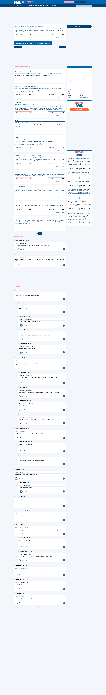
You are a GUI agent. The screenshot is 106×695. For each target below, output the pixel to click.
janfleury (18, 593)
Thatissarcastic (19, 565)
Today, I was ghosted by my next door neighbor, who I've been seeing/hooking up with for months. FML (79, 174)
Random (19, 5)
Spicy (24, 5)
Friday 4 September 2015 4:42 (24, 485)
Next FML (63, 47)
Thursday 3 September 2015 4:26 (25, 554)
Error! (16, 120)
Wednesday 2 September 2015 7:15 (21, 257)
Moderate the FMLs (81, 2)
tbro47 (17, 469)
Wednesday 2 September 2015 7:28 (21, 568)
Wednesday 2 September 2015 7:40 (21, 596)
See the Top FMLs (79, 109)
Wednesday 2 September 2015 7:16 (21, 243)
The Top (37, 5)
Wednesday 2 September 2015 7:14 (21, 293)
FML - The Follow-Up (45, 5)
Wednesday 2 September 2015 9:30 (26, 403)
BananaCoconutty (20, 240)
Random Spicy (30, 5)
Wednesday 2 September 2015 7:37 (21, 582)
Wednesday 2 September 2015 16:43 (26, 458)
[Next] (43, 607)
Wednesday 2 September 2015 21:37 (26, 346)
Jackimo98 (22, 316)
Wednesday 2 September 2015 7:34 (26, 444)
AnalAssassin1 (23, 400)
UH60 (21, 387)
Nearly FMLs (54, 5)
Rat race (17, 137)
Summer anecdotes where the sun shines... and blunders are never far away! (32, 43)
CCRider (22, 455)
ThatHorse (22, 372)
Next (40, 233)
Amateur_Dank (23, 441)
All (15, 5)
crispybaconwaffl (24, 551)
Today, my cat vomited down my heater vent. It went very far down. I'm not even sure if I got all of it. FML (79, 182)
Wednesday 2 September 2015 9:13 (25, 390)
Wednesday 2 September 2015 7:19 (25, 375)
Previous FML (18, 47)
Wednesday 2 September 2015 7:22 (21, 513)
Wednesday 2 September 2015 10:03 (26, 417)
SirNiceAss (22, 482)
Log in (90, 2)
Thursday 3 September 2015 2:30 (25, 540)
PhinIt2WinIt (23, 343)
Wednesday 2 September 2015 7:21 (25, 333)
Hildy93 (17, 290)
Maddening (18, 102)
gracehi (17, 579)
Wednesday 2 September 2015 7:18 (25, 319)
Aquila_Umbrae (19, 510)
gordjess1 (18, 254)
